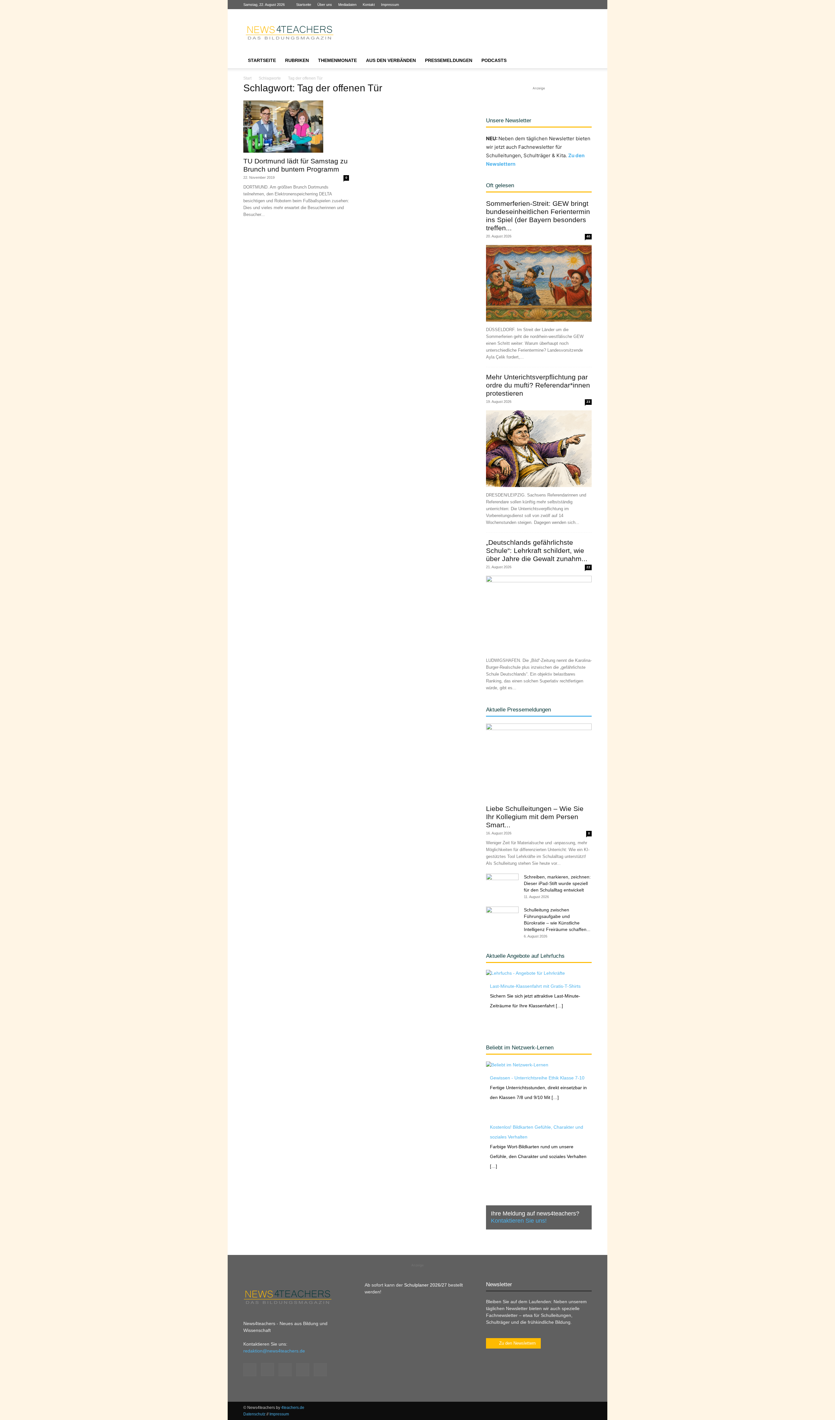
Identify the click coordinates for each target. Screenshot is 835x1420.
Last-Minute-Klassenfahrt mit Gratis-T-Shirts (535, 986)
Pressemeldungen (448, 60)
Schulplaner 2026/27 (425, 1285)
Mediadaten (347, 5)
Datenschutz (254, 1414)
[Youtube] (587, 4)
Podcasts (494, 60)
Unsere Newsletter (508, 120)
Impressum (390, 5)
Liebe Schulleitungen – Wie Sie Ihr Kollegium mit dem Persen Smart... (535, 817)
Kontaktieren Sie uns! (519, 1220)
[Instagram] (554, 4)
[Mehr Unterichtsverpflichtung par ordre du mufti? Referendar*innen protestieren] (539, 448)
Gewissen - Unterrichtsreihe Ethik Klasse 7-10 (537, 1077)
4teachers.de (292, 1407)
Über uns (324, 5)
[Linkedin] (565, 4)
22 (588, 567)
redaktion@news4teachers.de (274, 1350)
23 (588, 402)
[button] (584, 60)
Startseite (303, 5)
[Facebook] (544, 4)
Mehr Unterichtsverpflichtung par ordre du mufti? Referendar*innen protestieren (538, 385)
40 (588, 236)
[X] (576, 4)
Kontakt (369, 5)
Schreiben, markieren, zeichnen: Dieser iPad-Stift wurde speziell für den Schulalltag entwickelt (557, 883)
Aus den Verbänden (391, 60)
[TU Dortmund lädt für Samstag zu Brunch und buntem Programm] (296, 126)
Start (247, 78)
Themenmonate (337, 60)
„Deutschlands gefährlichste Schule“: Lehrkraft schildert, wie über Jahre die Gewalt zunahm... (536, 550)
